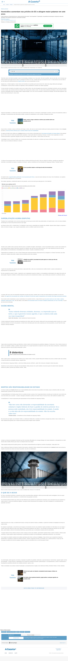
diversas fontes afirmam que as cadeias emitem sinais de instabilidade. (22, 130)
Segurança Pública (11, 631)
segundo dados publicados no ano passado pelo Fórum (21, 177)
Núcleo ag (27, 631)
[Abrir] (2, 1)
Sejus (18, 631)
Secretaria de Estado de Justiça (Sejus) (51, 133)
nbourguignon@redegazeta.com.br (10, 20)
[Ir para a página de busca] (4, 1)
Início (4, 4)
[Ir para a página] (34, 1)
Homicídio (4, 631)
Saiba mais (62, 642)
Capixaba (7, 4)
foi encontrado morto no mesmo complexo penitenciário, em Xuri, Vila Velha (45, 300)
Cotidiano (11, 4)
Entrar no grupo (48, 25)
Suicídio (22, 631)
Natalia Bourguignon (5, 19)
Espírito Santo (21, 81)
